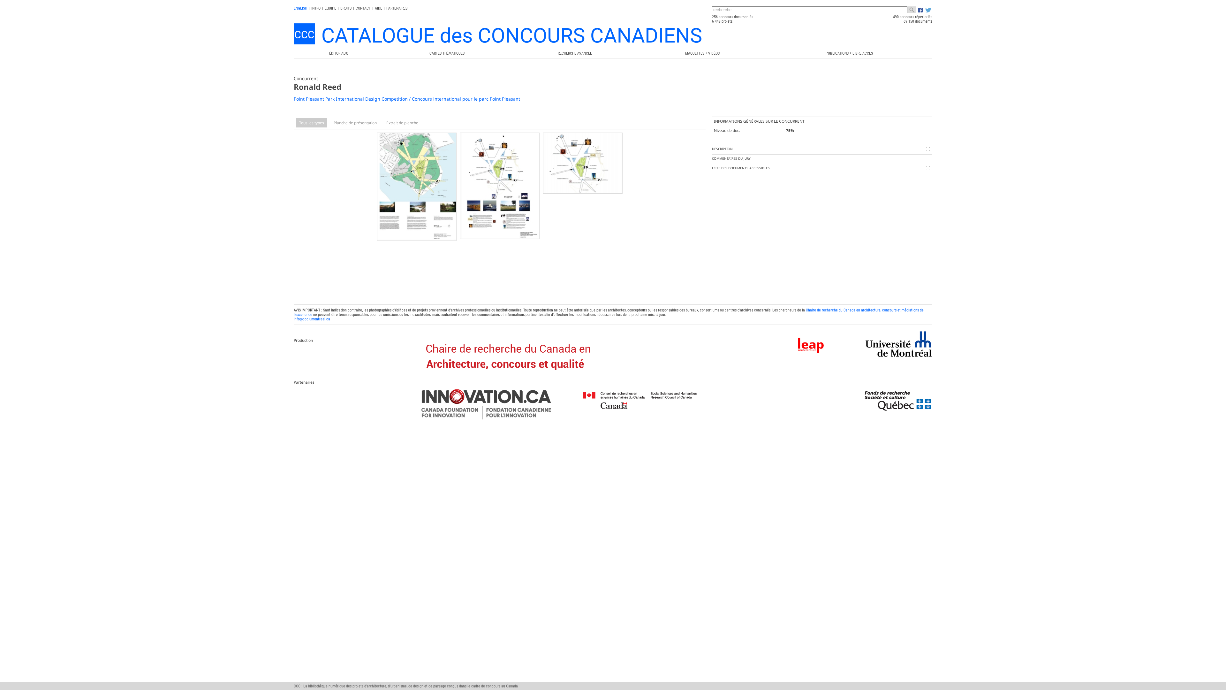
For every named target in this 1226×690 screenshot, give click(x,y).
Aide (378, 8)
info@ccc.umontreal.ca (312, 319)
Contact (363, 8)
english (300, 8)
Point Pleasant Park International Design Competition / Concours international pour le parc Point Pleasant (407, 99)
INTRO (316, 8)
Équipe (330, 8)
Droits (346, 8)
